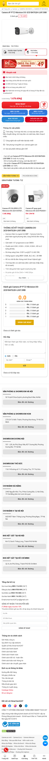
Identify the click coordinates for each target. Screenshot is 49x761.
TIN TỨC (34, 758)
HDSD (44, 758)
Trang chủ (5, 758)
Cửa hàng (24, 758)
